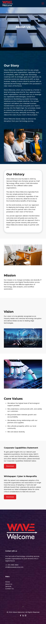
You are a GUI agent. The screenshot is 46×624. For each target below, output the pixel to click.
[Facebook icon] (20, 615)
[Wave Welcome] (7, 3)
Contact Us (9, 589)
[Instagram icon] (25, 615)
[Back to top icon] (23, 606)
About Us (8, 584)
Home (7, 582)
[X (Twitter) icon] (23, 615)
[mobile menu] (43, 4)
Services (8, 586)
